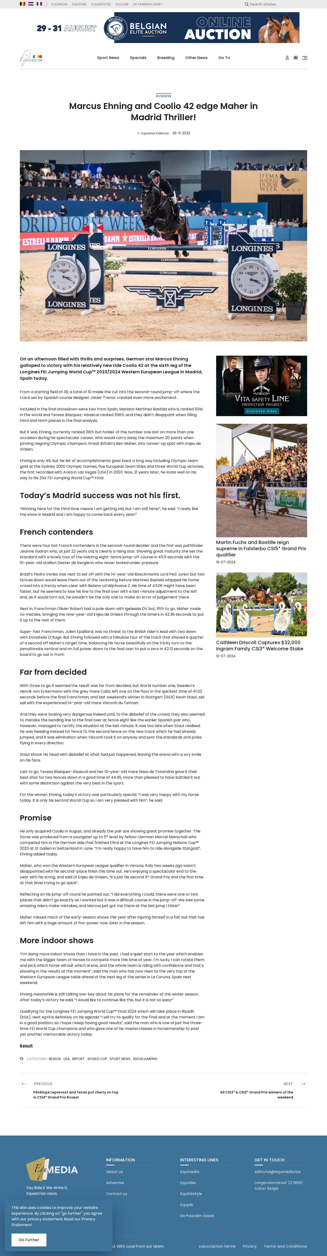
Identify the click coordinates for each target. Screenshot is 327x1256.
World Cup (97, 1058)
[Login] (287, 58)
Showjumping (145, 1058)
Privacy (250, 1246)
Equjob (122, 4)
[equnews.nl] (31, 3)
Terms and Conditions (285, 1246)
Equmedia (59, 4)
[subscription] (296, 58)
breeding (166, 57)
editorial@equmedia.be (277, 1171)
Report (78, 1058)
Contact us (116, 1193)
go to (224, 57)
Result (26, 1046)
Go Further (29, 1240)
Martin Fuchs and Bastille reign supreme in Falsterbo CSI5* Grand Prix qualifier (261, 548)
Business (163, 96)
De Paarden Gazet (147, 4)
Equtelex (188, 1182)
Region (55, 1058)
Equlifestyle (101, 4)
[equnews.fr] (39, 3)
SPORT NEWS (120, 1058)
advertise (115, 1182)
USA (66, 1058)
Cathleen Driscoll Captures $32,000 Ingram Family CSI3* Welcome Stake (259, 645)
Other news (196, 57)
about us (114, 1171)
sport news (108, 57)
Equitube (79, 4)
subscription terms (217, 1246)
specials (138, 57)
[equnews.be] (22, 3)
